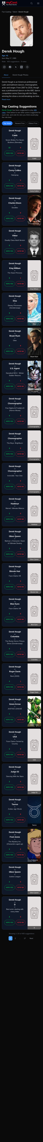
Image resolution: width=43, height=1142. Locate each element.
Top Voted (7, 123)
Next (31, 938)
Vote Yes (9, 153)
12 (9, 148)
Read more (6, 99)
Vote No (20, 153)
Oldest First (33, 123)
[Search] (31, 3)
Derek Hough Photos (20, 75)
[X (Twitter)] (15, 67)
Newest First (19, 123)
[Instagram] (4, 67)
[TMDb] (27, 67)
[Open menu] (38, 3)
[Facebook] (10, 67)
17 (25, 938)
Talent (15, 12)
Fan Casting (6, 12)
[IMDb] (21, 67)
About (6, 75)
